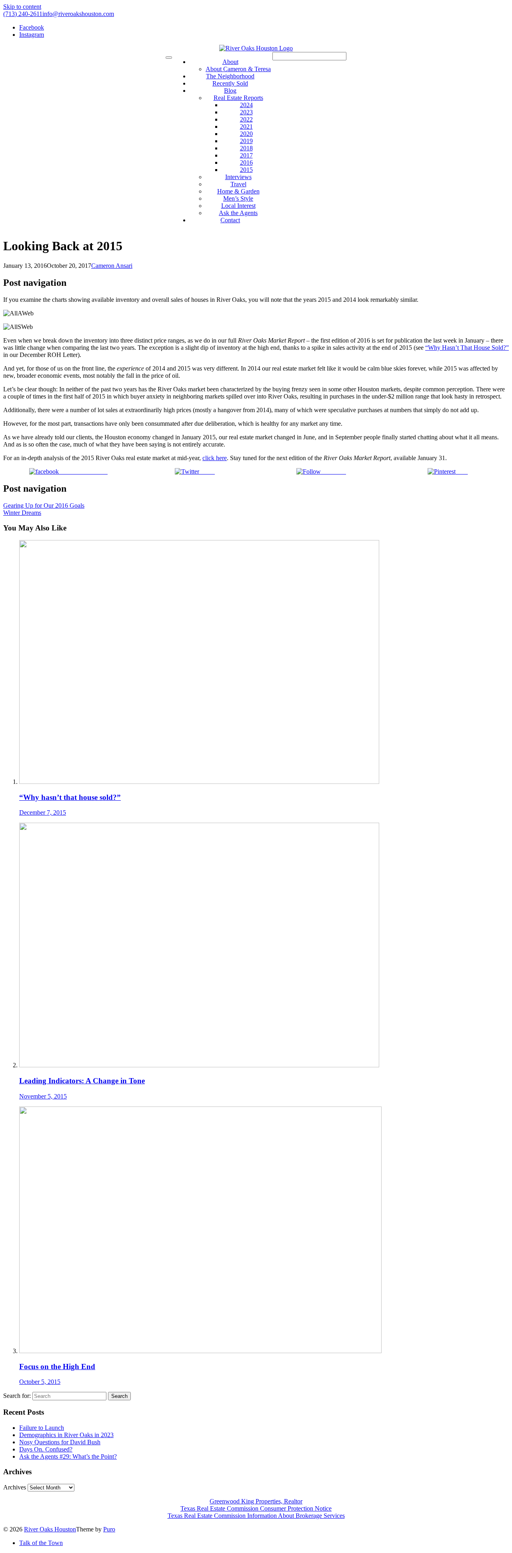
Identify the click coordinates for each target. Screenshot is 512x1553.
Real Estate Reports (238, 97)
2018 (246, 148)
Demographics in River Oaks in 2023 (66, 1434)
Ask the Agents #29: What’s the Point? (68, 1456)
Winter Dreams (22, 512)
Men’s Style (238, 198)
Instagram (31, 34)
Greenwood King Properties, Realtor (256, 1501)
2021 (246, 126)
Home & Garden (238, 191)
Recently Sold (230, 83)
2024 (246, 105)
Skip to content (22, 6)
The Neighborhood (230, 76)
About (230, 61)
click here (214, 458)
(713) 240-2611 (22, 13)
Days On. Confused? (45, 1449)
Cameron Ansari (111, 265)
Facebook (31, 27)
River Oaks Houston (50, 1529)
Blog (230, 90)
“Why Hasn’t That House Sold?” (467, 347)
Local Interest (238, 205)
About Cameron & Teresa (238, 69)
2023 (246, 112)
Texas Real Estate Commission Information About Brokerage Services (256, 1515)
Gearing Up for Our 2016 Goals (43, 505)
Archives (14, 1487)
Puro (109, 1529)
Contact (230, 220)
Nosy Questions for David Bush (59, 1442)
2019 (246, 141)
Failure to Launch (41, 1427)
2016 (246, 162)
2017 (246, 155)
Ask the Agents (238, 212)
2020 (246, 133)
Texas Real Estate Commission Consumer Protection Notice (256, 1508)
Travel (238, 184)
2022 (246, 119)
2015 (246, 169)
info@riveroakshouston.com (78, 13)
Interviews (238, 176)
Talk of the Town (41, 1542)
